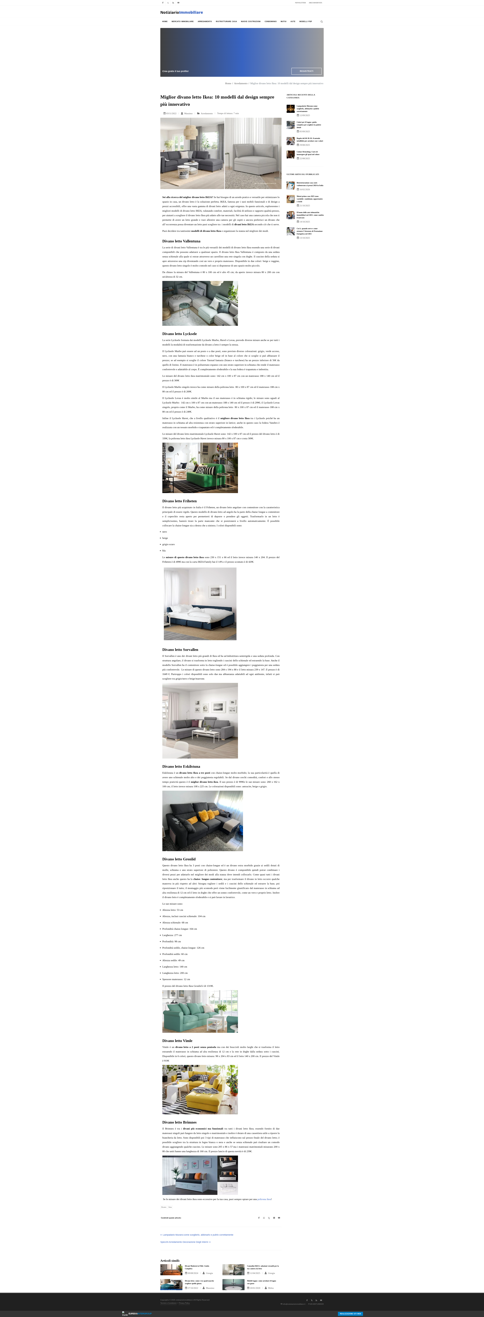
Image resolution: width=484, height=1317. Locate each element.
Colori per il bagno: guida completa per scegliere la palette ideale (309, 124)
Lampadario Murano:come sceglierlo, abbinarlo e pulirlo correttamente (308, 108)
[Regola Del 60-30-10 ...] (291, 141)
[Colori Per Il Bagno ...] (291, 125)
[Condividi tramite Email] (279, 1217)
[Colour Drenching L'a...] (291, 154)
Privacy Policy (184, 1303)
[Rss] (173, 3)
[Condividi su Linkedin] (274, 1217)
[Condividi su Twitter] (268, 1217)
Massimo (188, 113)
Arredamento (241, 83)
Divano (163, 1207)
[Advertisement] (242, 49)
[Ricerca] (321, 21)
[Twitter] (168, 3)
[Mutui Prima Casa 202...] (291, 199)
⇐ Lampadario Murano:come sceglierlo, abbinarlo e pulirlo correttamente (196, 1235)
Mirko (270, 1288)
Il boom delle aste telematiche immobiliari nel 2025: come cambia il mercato (310, 215)
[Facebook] (162, 3)
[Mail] (178, 3)
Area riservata (315, 3)
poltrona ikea (264, 1199)
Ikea (170, 1207)
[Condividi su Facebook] (258, 1217)
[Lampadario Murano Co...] (291, 109)
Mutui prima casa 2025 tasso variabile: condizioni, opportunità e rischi (310, 199)
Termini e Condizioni (168, 1303)
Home (228, 83)
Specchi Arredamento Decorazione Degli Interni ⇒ (185, 1242)
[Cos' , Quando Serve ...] (291, 231)
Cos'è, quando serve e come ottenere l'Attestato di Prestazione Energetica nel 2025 (310, 231)
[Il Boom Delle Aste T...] (291, 215)
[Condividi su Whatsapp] (263, 1217)
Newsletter (300, 3)
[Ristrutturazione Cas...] (291, 185)
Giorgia (209, 1273)
